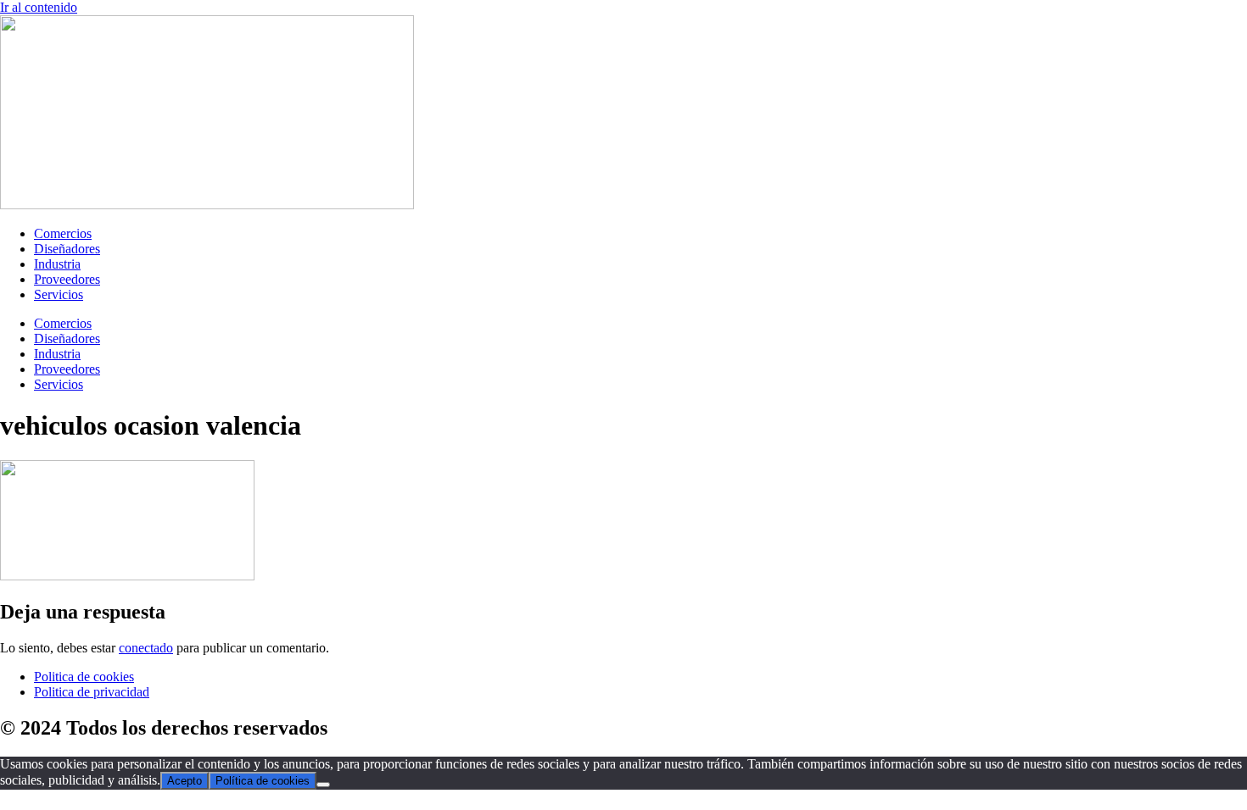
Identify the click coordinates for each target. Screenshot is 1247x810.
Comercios (63, 233)
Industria (57, 264)
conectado (146, 648)
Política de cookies (262, 780)
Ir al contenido (38, 7)
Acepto (184, 780)
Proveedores (67, 279)
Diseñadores (67, 248)
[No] (323, 784)
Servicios (58, 294)
